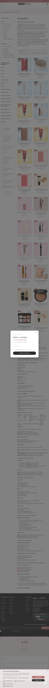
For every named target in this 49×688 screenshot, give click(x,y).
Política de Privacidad (29, 349)
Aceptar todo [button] (38, 677)
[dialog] (24, 678)
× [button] (47, 670)
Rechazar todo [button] (38, 680)
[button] (16, 686)
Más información (17, 675)
